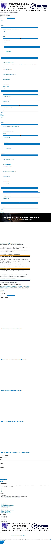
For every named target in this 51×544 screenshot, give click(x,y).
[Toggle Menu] (19, 27)
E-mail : (1, 463)
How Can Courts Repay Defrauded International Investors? (13, 359)
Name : (1, 459)
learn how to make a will (6, 286)
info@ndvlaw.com (4, 1)
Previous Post (2, 290)
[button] (5, 36)
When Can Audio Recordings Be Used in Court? (11, 390)
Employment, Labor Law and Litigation (5, 511)
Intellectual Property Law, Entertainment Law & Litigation (7, 510)
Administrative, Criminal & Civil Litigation (5, 512)
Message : (2, 467)
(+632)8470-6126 (2, 13)
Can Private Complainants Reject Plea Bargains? (11, 328)
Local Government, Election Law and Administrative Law (7, 505)
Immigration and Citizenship (4, 507)
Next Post (1, 291)
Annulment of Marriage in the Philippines (6, 269)
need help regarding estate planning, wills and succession (15, 286)
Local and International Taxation (4, 504)
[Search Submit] (8, 18)
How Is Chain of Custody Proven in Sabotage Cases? (12, 421)
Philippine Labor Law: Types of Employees (6, 256)
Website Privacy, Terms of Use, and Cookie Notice (16, 535)
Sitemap (24, 535)
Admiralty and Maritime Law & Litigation (5, 506)
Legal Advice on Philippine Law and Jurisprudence (6, 243)
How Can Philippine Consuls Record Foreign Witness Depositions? (15, 452)
